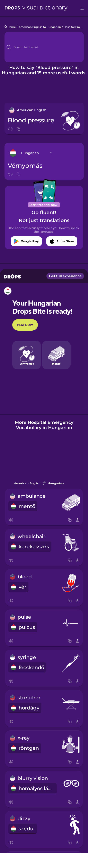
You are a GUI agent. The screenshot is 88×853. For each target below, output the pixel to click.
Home (12, 27)
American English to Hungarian (40, 27)
